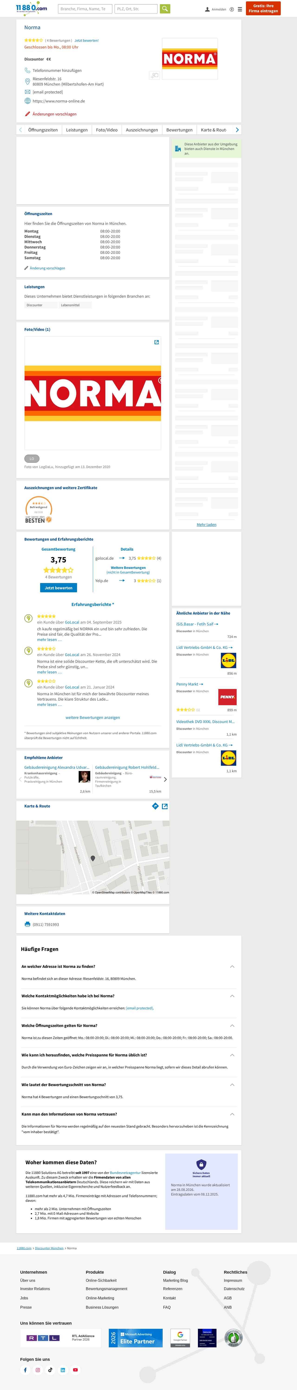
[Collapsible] (232, 966)
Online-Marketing (100, 1298)
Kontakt (169, 1298)
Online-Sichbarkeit (101, 1280)
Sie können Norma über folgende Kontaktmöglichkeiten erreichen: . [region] (88, 1008)
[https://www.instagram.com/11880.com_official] (38, 1370)
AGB (228, 1298)
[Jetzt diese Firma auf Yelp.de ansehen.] (122, 580)
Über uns (27, 1280)
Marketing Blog (175, 1280)
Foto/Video (107, 130)
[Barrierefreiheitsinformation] (234, 9)
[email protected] (139, 1008)
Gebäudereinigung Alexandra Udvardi (57, 767)
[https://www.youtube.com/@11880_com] (75, 1370)
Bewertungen (179, 130)
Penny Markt (187, 684)
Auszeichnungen (142, 130)
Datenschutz (234, 1289)
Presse (26, 1307)
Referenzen (172, 1289)
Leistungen (77, 130)
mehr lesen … (49, 639)
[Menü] (242, 9)
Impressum (233, 1280)
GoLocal (72, 622)
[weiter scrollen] (237, 129)
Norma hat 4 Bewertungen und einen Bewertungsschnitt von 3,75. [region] (72, 1096)
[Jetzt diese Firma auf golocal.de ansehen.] (122, 557)
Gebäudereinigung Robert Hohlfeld (125, 767)
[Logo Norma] (156, 342)
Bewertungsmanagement (106, 1289)
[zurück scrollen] (20, 129)
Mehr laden (206, 524)
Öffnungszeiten (43, 130)
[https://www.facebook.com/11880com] (25, 1370)
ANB (228, 1307)
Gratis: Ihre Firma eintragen (263, 8)
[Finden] (165, 8)
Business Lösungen (102, 1307)
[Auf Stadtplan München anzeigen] (165, 805)
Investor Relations (35, 1289)
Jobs (24, 1298)
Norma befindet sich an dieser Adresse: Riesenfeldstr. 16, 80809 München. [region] (79, 978)
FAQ (167, 1307)
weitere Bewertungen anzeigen (93, 717)
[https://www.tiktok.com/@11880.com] (50, 1370)
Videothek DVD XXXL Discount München (206, 721)
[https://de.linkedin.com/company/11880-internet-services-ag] (63, 1370)
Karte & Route (214, 130)
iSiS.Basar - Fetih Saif (194, 624)
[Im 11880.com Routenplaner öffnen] (155, 805)
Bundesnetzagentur (125, 1172)
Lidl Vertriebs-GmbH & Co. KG (202, 647)
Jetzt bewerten (58, 587)
